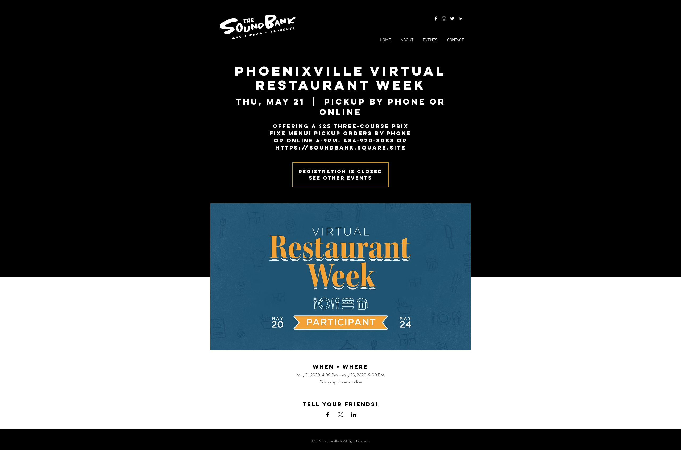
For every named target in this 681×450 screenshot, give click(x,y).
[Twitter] (452, 18)
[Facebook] (435, 18)
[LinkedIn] (460, 18)
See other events (340, 178)
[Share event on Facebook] (327, 414)
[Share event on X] (340, 414)
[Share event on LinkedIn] (353, 414)
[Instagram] (444, 18)
